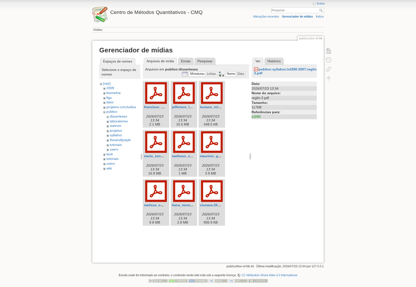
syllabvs (116, 135)
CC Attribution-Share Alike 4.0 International (269, 275)
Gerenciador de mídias (297, 16)
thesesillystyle (120, 140)
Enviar (186, 61)
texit (109, 154)
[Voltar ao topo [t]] (328, 78)
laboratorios (119, 121)
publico (111, 111)
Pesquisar (321, 10)
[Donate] (178, 280)
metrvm (115, 126)
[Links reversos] (328, 69)
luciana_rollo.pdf (214, 107)
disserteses (118, 116)
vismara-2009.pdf (214, 205)
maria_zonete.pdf (158, 156)
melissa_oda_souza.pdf (163, 205)
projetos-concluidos (121, 107)
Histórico (274, 61)
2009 (110, 88)
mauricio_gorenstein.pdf (220, 156)
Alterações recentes (266, 16)
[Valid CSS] (238, 280)
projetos (116, 130)
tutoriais (116, 145)
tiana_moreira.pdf (186, 205)
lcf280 (256, 117)
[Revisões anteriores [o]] (328, 60)
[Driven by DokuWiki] (258, 280)
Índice (320, 16)
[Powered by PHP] (198, 280)
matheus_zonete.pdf (189, 156)
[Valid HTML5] (218, 280)
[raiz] (106, 83)
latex (110, 102)
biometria (113, 93)
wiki (109, 168)
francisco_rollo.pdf (159, 107)
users (114, 149)
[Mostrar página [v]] (328, 51)
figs (109, 98)
